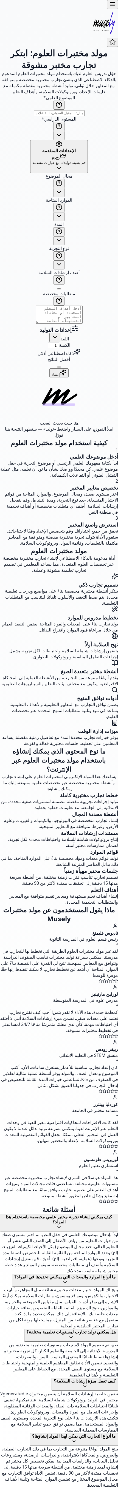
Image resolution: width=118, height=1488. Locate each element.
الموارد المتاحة (59, 200)
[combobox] (59, 135)
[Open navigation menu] (112, 4)
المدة (59, 224)
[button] (59, 249)
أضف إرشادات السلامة (59, 272)
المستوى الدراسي (59, 119)
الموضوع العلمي (59, 98)
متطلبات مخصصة (59, 294)
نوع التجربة (59, 248)
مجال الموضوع (59, 176)
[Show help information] (59, 105)
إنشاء (56, 374)
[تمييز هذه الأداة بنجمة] (112, 42)
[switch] (59, 289)
